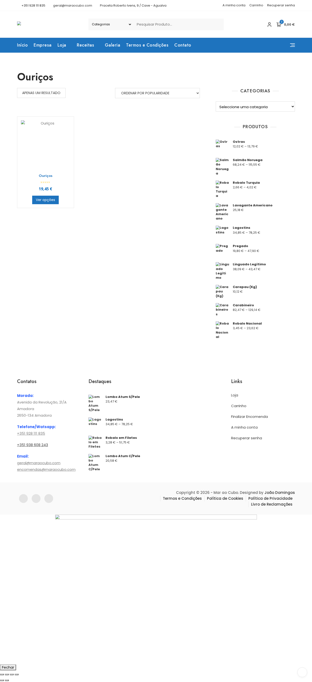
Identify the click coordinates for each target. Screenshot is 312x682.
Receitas (85, 45)
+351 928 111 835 (33, 5)
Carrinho (256, 5)
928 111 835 (35, 433)
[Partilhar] (12, 674)
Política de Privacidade (270, 498)
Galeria (112, 45)
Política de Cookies (225, 498)
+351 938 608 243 (32, 444)
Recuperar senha (281, 5)
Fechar (8, 667)
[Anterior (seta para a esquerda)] (2, 680)
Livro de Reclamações (271, 504)
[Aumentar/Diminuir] (2, 674)
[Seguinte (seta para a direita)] (7, 680)
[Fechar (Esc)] (17, 674)
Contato (182, 45)
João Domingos (279, 492)
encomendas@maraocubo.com (46, 469)
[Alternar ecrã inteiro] (7, 674)
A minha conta (234, 5)
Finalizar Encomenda (249, 416)
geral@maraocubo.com (72, 5)
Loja (62, 45)
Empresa (43, 45)
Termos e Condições (147, 45)
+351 (21, 433)
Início (22, 45)
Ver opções (45, 199)
